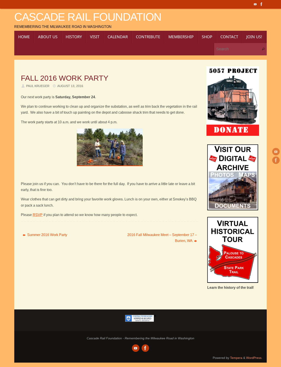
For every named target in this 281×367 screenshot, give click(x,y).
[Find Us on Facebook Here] (261, 4)
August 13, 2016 (70, 86)
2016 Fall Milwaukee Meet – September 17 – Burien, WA (162, 238)
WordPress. (254, 358)
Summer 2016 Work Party (46, 235)
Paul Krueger (37, 86)
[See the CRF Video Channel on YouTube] (255, 4)
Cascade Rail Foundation (87, 17)
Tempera (236, 358)
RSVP (38, 215)
